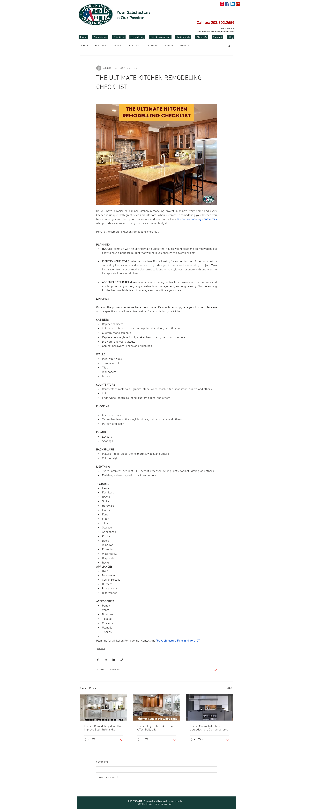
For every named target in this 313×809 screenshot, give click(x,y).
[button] (229, 45)
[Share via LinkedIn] (113, 659)
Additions (169, 45)
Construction (152, 45)
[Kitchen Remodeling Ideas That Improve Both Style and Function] (103, 707)
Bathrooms (133, 45)
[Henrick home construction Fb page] (227, 4)
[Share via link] (121, 659)
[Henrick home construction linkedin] (233, 4)
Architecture (186, 45)
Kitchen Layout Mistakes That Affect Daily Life (155, 728)
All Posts (84, 45)
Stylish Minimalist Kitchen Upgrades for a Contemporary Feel (208, 728)
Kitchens (117, 45)
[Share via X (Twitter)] (105, 659)
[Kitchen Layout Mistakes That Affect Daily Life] (156, 707)
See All (229, 688)
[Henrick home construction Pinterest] (222, 4)
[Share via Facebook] (97, 659)
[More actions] (215, 68)
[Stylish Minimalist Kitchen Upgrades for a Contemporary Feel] (209, 707)
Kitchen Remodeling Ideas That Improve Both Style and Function (103, 728)
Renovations (101, 45)
